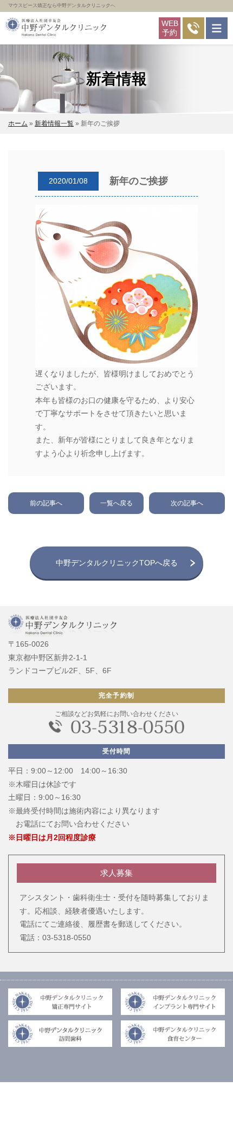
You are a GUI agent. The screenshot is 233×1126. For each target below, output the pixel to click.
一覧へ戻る (116, 503)
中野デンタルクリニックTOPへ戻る (117, 562)
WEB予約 (169, 28)
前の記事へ (46, 503)
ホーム (18, 123)
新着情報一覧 (54, 123)
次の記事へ (187, 503)
